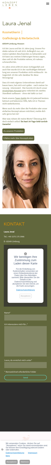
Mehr (8, 456)
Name (7, 312)
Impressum (32, 453)
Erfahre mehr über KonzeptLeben (18, 138)
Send (25, 377)
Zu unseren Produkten (13, 131)
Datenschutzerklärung (25, 290)
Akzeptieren (26, 296)
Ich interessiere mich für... (16, 324)
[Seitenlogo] (9, 5)
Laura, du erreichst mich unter (18, 360)
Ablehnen (25, 462)
